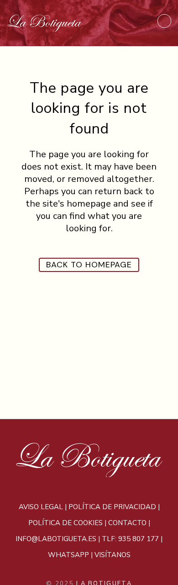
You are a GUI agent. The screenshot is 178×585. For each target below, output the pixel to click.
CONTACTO (127, 522)
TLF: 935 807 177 (130, 538)
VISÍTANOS (112, 554)
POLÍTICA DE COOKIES (65, 522)
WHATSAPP (68, 554)
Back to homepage (89, 264)
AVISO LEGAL (41, 506)
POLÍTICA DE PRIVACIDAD (112, 506)
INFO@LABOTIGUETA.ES (56, 538)
